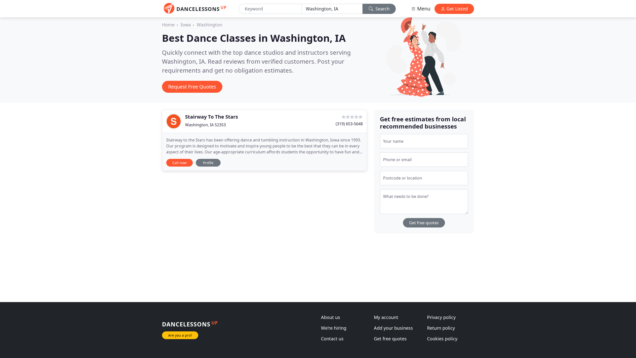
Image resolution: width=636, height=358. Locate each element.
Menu (423, 8)
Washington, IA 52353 (205, 125)
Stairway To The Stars (211, 116)
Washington (209, 25)
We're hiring (333, 328)
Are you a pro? (180, 335)
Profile (208, 162)
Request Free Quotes (192, 86)
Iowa (186, 25)
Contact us (332, 339)
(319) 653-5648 (349, 124)
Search (382, 9)
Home (168, 25)
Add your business (393, 328)
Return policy (441, 328)
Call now (179, 162)
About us (330, 317)
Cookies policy (442, 339)
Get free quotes (424, 222)
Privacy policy (441, 317)
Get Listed (456, 9)
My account (386, 317)
